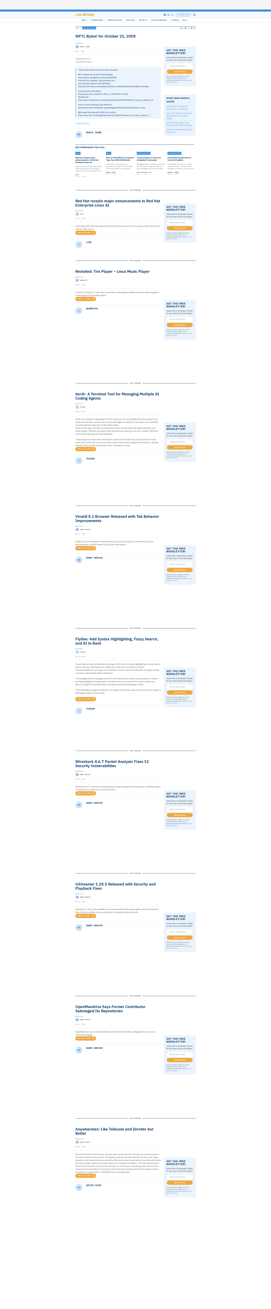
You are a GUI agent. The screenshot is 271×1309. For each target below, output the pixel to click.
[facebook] (164, 15)
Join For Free (179, 72)
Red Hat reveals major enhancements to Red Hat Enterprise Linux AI (87, 160)
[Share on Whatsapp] (195, 28)
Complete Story (82, 123)
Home (77, 28)
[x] (172, 15)
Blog (185, 20)
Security (143, 20)
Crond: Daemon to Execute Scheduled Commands (149, 159)
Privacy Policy (173, 82)
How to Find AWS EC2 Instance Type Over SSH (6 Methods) (120, 159)
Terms (190, 80)
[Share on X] (188, 28)
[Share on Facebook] (185, 28)
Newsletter (184, 14)
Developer (130, 20)
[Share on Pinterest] (192, 28)
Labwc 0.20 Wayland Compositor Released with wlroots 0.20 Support (179, 115)
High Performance (159, 20)
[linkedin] (168, 15)
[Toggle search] (194, 14)
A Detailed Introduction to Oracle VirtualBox (179, 159)
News (84, 20)
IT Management (96, 20)
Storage (175, 20)
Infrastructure (115, 20)
